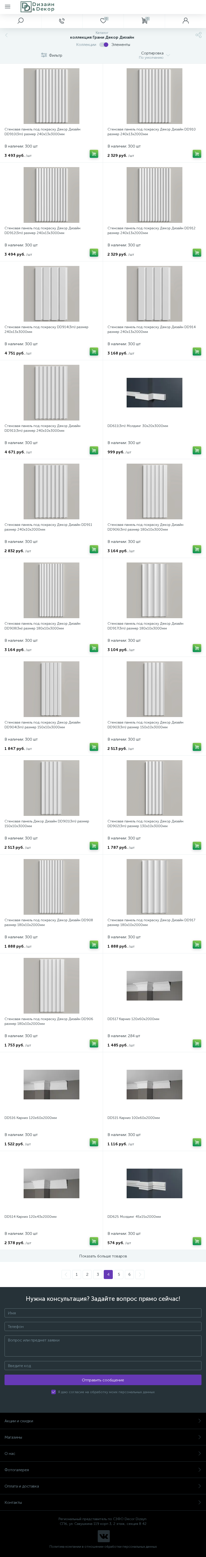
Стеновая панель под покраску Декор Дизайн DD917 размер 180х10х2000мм (151, 922)
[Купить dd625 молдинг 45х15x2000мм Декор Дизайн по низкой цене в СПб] (154, 1183)
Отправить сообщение (103, 1380)
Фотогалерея (17, 1469)
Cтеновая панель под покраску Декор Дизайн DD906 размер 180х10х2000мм (49, 1021)
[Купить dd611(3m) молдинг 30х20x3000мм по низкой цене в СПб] (154, 392)
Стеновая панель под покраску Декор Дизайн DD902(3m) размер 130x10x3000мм (145, 823)
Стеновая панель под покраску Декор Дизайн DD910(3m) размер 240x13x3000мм (42, 131)
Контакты (13, 1502)
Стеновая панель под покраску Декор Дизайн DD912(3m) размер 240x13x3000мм (42, 230)
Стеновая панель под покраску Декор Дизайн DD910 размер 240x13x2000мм (152, 131)
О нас (10, 1453)
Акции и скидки (19, 1421)
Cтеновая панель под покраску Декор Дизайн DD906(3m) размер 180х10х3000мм (145, 527)
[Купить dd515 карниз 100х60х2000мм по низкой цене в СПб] (154, 1084)
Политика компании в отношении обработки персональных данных (103, 1546)
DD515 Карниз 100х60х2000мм (134, 1118)
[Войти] (185, 21)
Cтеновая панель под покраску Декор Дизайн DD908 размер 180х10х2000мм (49, 922)
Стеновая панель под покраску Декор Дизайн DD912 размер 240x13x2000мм (151, 230)
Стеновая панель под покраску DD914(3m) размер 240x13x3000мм (46, 329)
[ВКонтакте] (104, 1536)
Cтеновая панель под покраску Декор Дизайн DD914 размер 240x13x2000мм (152, 329)
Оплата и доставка (22, 1486)
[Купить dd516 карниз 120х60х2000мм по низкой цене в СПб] (51, 1084)
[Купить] (94, 154)
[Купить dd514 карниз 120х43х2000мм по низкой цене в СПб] (51, 1183)
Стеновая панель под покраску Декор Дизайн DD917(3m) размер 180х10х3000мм (145, 625)
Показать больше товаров (103, 1256)
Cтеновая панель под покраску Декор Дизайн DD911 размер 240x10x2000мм (48, 527)
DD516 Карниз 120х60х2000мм (31, 1118)
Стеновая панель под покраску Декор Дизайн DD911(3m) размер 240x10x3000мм (42, 428)
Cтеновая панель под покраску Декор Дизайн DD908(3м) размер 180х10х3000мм (42, 625)
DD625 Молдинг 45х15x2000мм (134, 1217)
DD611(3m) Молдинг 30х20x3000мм (138, 426)
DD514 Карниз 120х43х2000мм (31, 1217)
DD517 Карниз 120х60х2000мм (133, 1019)
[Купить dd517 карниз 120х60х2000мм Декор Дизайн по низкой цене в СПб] (154, 986)
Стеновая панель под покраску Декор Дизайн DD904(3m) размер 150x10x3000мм (42, 724)
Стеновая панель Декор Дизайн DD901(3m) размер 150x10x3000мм (47, 823)
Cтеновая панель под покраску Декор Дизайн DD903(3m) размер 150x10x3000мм (145, 724)
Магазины (13, 1437)
